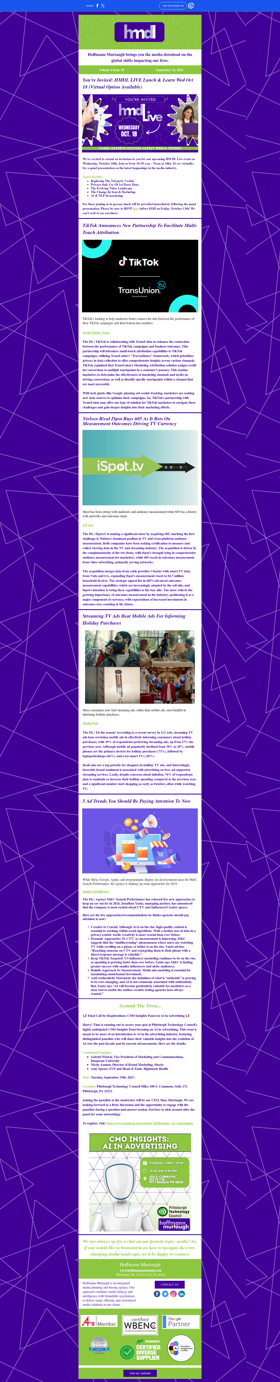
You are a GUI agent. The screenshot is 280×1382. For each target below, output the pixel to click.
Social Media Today (96, 332)
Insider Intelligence (96, 891)
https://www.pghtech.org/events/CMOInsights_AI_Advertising (149, 1123)
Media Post (90, 723)
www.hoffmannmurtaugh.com (141, 1270)
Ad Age (88, 524)
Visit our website (140, 1373)
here (136, 208)
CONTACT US (170, 1285)
